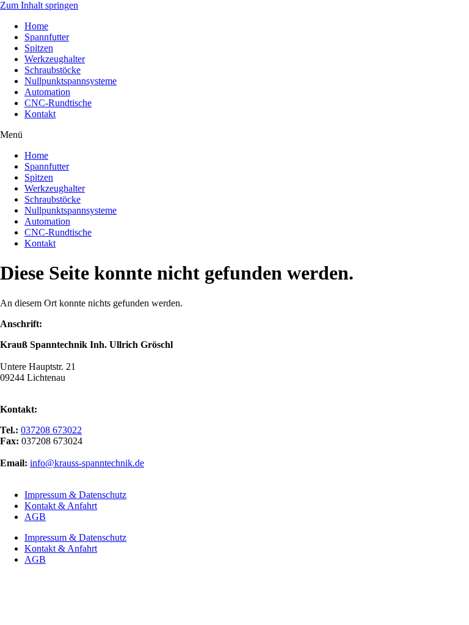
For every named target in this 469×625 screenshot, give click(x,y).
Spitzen (38, 48)
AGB (35, 516)
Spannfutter (46, 37)
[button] (234, 134)
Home (36, 26)
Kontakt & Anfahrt (60, 505)
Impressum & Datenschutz (75, 495)
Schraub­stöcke (52, 70)
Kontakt (40, 114)
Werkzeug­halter (54, 59)
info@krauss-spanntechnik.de (87, 463)
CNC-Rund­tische (58, 103)
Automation (47, 92)
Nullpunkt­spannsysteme (70, 81)
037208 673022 (51, 430)
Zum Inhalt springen (39, 5)
